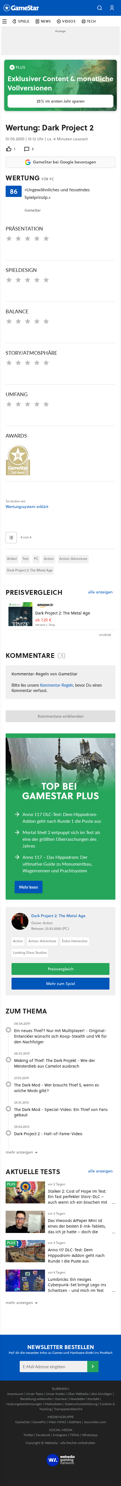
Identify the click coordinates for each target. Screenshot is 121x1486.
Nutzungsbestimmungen (24, 1403)
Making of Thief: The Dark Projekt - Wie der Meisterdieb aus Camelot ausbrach (54, 1063)
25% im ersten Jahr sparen (60, 101)
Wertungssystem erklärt (27, 506)
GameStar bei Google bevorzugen (64, 162)
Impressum (15, 1393)
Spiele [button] (24, 21)
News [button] (46, 21)
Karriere (61, 1398)
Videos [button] (69, 21)
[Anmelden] (92, 1366)
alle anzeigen (100, 592)
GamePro (39, 1422)
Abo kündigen (101, 1393)
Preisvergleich (34, 592)
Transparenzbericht (68, 1409)
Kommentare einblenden (61, 716)
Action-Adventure (73, 558)
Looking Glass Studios (30, 952)
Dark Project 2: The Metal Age (30, 570)
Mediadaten (53, 1403)
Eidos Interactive (75, 941)
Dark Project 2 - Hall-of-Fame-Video (48, 1134)
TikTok (74, 1434)
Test (25, 558)
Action (49, 558)
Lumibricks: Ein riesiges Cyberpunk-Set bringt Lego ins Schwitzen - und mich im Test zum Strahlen (77, 1287)
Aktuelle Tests (33, 1171)
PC (36, 558)
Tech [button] (91, 21)
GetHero (75, 1422)
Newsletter (77, 1398)
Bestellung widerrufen (36, 1398)
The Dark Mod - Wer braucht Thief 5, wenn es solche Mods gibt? (56, 1088)
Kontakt (93, 1398)
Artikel (12, 558)
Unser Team (34, 1393)
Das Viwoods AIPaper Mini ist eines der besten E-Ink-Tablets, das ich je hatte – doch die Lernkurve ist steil (77, 1228)
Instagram (60, 1434)
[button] (99, 7)
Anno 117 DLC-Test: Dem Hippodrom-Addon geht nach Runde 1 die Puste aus (76, 1255)
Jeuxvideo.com (95, 1422)
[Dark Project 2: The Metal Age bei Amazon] (20, 614)
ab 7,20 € (43, 620)
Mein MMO (57, 1422)
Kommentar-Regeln (56, 685)
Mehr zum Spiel (60, 983)
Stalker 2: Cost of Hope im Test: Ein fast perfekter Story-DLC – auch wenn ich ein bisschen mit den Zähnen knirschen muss (77, 1199)
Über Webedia (78, 1393)
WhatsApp (90, 1434)
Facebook (43, 1434)
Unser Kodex (55, 1393)
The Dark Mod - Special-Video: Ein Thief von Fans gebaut (60, 1112)
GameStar (22, 1422)
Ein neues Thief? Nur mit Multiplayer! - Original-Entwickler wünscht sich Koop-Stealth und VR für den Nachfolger (60, 1036)
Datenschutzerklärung (81, 1403)
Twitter (28, 1434)
